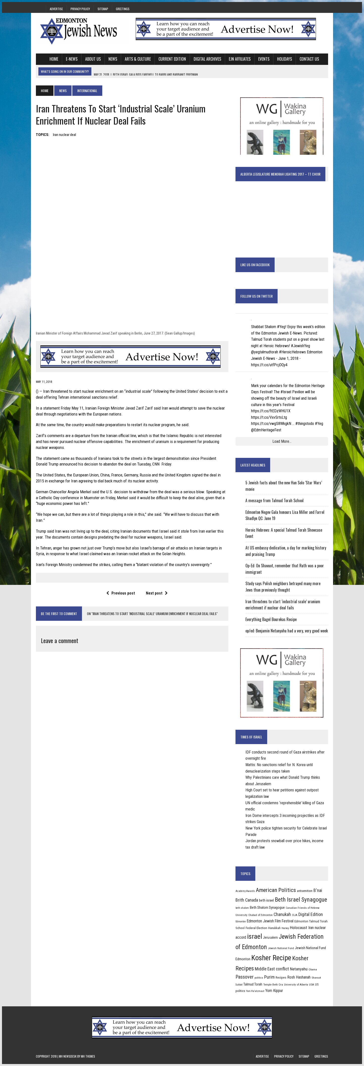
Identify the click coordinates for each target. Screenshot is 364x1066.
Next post (154, 593)
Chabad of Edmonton (260, 915)
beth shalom (242, 908)
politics (259, 977)
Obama (313, 969)
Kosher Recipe (271, 958)
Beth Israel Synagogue (301, 899)
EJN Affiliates (240, 59)
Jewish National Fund (281, 948)
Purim (269, 977)
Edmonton (240, 921)
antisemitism (304, 891)
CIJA (294, 915)
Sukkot (238, 984)
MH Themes (88, 1056)
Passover (244, 977)
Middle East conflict (272, 968)
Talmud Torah (252, 984)
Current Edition (172, 59)
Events (263, 59)
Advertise (56, 9)
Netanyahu (299, 968)
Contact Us (309, 59)
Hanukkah (274, 928)
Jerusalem (270, 937)
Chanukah (282, 914)
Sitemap (103, 9)
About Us (93, 59)
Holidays (284, 59)
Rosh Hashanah (299, 977)
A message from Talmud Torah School (274, 500)
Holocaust (298, 927)
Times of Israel (251, 736)
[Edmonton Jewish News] (82, 31)
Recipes (281, 977)
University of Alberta (296, 984)
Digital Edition (310, 914)
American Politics (276, 890)
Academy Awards (245, 891)
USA (311, 984)
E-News (72, 59)
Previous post (123, 593)
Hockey (285, 928)
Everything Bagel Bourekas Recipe (271, 619)
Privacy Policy (80, 9)
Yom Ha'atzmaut (255, 991)
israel (254, 936)
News (112, 59)
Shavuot (316, 977)
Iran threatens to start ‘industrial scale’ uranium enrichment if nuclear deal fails (282, 604)
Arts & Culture (138, 59)
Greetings (123, 9)
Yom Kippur (274, 990)
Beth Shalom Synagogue (267, 907)
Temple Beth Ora (273, 984)
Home (54, 59)
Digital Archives (207, 59)
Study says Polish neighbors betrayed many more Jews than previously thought (282, 586)
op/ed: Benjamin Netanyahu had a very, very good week (286, 631)
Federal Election (256, 928)
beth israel (266, 900)
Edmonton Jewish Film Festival (270, 921)
